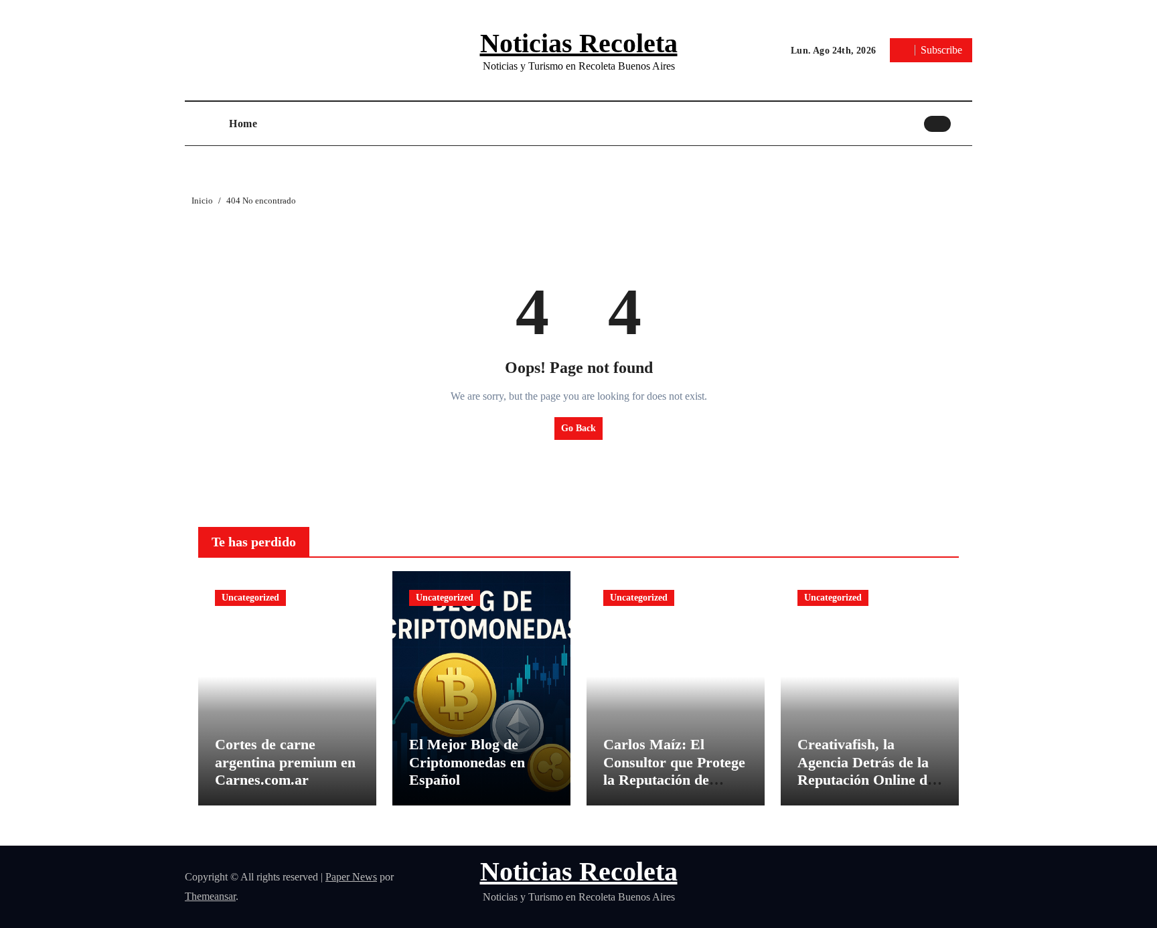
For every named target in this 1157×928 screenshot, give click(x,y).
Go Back (578, 428)
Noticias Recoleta (579, 43)
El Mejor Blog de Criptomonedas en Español (467, 762)
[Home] (203, 123)
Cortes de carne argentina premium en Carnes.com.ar (285, 762)
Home (243, 123)
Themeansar (210, 896)
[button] (965, 123)
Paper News (351, 876)
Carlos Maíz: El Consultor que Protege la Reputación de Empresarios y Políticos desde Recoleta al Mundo (674, 788)
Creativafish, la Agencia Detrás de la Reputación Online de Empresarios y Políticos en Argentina (866, 780)
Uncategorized (250, 598)
